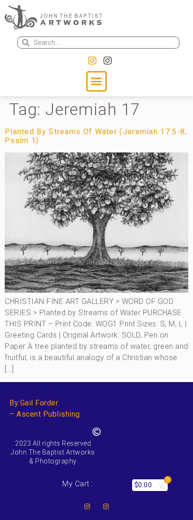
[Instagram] (92, 60)
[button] (96, 81)
